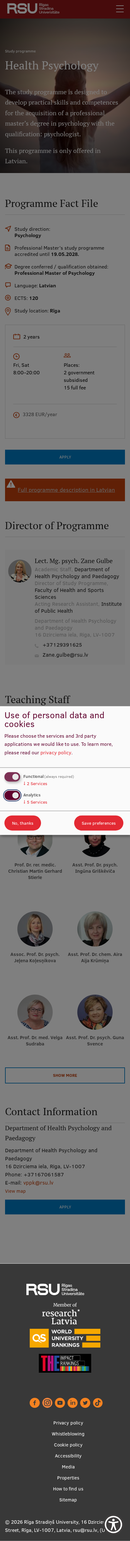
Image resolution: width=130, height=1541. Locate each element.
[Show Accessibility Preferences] (113, 1524)
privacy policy (55, 752)
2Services (35, 783)
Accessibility (68, 1455)
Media (68, 1466)
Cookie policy (68, 1444)
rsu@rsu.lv (85, 1530)
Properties (68, 1477)
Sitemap (68, 1499)
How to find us (68, 1488)
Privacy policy (68, 1422)
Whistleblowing (68, 1433)
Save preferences (99, 823)
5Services (35, 802)
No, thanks (22, 823)
